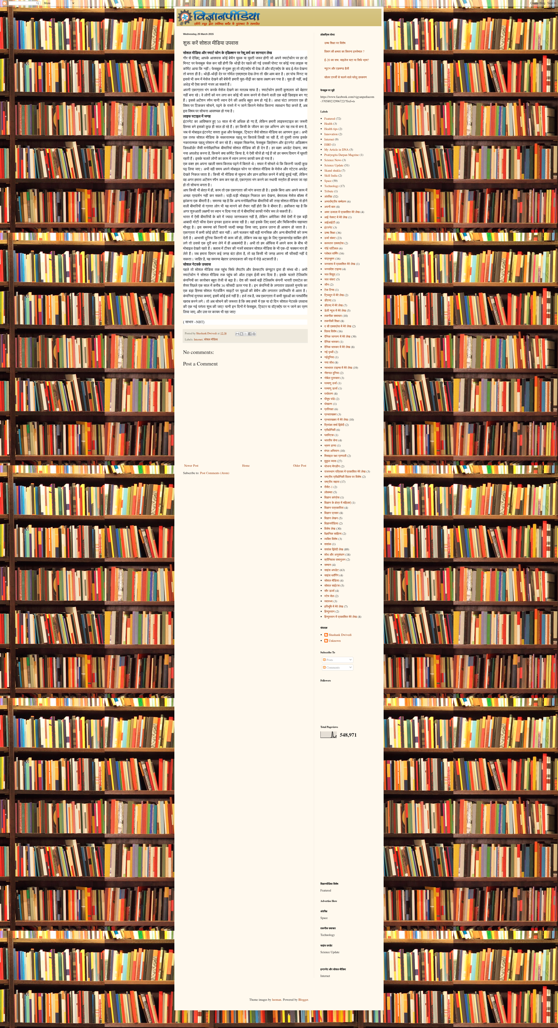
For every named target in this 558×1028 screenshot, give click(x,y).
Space (328, 181)
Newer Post (191, 465)
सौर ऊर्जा (329, 591)
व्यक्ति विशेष (330, 539)
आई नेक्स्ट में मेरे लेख (335, 217)
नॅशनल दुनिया (331, 373)
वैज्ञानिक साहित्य (333, 533)
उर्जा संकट (330, 238)
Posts (329, 660)
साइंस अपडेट (331, 570)
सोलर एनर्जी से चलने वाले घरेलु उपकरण (345, 77)
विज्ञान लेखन (331, 518)
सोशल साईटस (332, 585)
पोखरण (328, 404)
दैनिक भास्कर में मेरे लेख (337, 347)
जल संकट (329, 279)
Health (328, 123)
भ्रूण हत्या (330, 445)
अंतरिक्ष (328, 196)
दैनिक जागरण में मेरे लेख (337, 336)
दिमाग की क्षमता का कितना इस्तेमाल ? (344, 51)
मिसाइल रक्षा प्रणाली (335, 456)
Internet (198, 339)
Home (246, 465)
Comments (333, 667)
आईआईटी (329, 222)
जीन (326, 284)
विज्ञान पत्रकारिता (334, 507)
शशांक (327, 544)
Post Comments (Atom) (214, 473)
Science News (332, 160)
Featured (329, 118)
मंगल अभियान (331, 451)
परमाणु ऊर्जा (330, 388)
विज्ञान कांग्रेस (331, 497)
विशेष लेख (329, 528)
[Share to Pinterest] (254, 334)
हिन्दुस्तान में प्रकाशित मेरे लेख (340, 617)
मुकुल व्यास (330, 461)
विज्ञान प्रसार (331, 513)
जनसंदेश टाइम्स (332, 269)
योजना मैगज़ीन (332, 466)
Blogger (303, 999)
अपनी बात (329, 207)
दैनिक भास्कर (331, 342)
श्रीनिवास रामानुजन (334, 559)
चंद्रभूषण (329, 258)
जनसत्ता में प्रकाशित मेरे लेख (339, 264)
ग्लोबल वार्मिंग (331, 253)
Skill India (330, 175)
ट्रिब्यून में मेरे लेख (334, 295)
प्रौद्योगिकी (329, 430)
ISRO (327, 144)
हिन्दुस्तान (329, 611)
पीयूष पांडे (329, 399)
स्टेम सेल (329, 596)
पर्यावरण (328, 393)
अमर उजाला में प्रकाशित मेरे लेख (342, 212)
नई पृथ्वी (328, 352)
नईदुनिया (329, 357)
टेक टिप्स (329, 290)
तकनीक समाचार (333, 316)
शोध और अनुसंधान (334, 554)
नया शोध (329, 362)
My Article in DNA (336, 149)
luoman (276, 999)
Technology (331, 186)
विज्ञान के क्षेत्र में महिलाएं (337, 502)
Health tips (331, 129)
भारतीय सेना (330, 440)
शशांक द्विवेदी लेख (333, 549)
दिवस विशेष (330, 331)
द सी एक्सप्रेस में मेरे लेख (337, 326)
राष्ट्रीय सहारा (331, 482)
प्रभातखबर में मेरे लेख (336, 419)
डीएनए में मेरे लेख (333, 305)
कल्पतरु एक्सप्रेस (334, 243)
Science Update (333, 165)
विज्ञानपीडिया (331, 523)
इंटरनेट (328, 227)
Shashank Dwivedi (340, 635)
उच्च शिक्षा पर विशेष (334, 43)
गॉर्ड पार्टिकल (331, 248)
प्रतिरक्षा (328, 409)
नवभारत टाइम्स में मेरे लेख (338, 367)
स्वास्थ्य (328, 601)
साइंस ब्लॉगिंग (331, 575)
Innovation (331, 134)
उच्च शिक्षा (329, 233)
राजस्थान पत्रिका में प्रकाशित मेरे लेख (345, 471)
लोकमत (328, 492)
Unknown (335, 641)
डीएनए (327, 300)
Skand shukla (332, 170)
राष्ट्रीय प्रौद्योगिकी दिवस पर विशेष (342, 477)
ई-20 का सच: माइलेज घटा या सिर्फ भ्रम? (346, 60)
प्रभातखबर (330, 414)
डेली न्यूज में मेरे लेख (335, 310)
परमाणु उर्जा (330, 383)
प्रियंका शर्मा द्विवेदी (334, 425)
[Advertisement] (347, 810)
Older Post (299, 465)
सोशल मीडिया (211, 339)
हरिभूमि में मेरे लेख (333, 606)
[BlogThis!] (241, 334)
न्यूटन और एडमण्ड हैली (336, 68)
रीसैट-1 (328, 487)
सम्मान (327, 565)
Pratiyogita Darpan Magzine (341, 155)
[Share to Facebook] (250, 334)
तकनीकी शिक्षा (332, 321)
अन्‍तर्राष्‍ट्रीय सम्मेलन (335, 201)
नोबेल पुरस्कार (332, 378)
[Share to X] (245, 334)
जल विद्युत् (329, 274)
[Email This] (237, 334)
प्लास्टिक (329, 435)
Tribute (328, 191)
